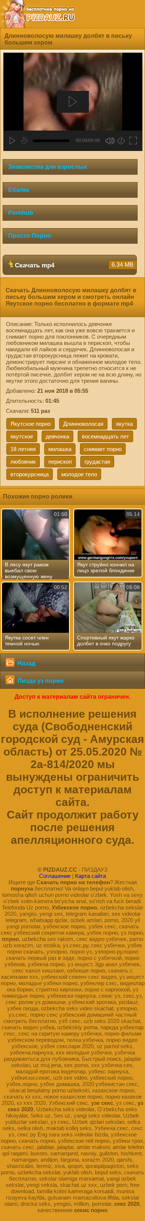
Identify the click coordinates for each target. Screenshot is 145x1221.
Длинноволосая (83, 424)
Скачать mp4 (73, 265)
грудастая (97, 461)
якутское (21, 436)
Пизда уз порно (40, 681)
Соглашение (55, 876)
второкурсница (29, 474)
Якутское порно (30, 424)
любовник (23, 461)
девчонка (57, 436)
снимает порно (103, 449)
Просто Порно (29, 236)
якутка (124, 424)
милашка (59, 449)
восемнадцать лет (105, 436)
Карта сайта (90, 876)
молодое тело (79, 474)
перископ (60, 461)
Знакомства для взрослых (47, 167)
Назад (25, 663)
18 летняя (23, 449)
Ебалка (18, 190)
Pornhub (20, 213)
